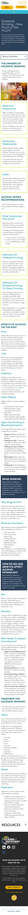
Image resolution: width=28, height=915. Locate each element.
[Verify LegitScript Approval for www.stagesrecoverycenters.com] (4, 853)
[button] (14, 11)
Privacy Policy (11, 911)
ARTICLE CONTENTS (10, 57)
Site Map (17, 911)
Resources (11, 825)
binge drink (21, 508)
